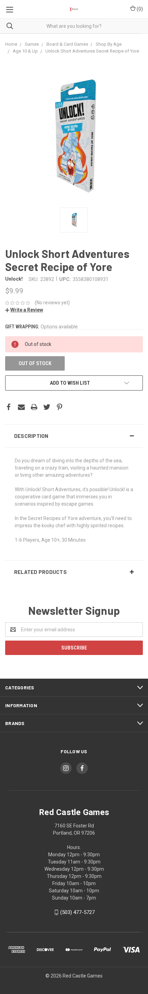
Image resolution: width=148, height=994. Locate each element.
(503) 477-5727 (77, 912)
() (139, 9)
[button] (74, 436)
